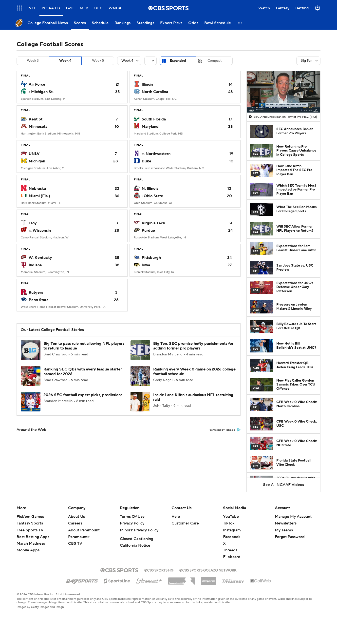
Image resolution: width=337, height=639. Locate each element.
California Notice (135, 545)
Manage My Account (293, 516)
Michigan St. (42, 92)
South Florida (154, 119)
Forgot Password (290, 536)
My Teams (284, 530)
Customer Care (185, 523)
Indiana (35, 265)
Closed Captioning (136, 538)
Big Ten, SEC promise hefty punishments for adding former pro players (193, 346)
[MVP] (208, 579)
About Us (76, 516)
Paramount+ (79, 536)
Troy (33, 223)
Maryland (150, 127)
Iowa (146, 265)
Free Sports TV (30, 530)
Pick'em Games (30, 516)
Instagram (232, 530)
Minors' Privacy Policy (139, 530)
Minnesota (38, 127)
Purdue (148, 230)
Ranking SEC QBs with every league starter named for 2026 (82, 371)
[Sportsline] (117, 580)
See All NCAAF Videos (283, 484)
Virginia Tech (153, 223)
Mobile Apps (28, 550)
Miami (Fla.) (39, 196)
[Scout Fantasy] (233, 580)
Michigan (37, 161)
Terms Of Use (132, 516)
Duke (146, 161)
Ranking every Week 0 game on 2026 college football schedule (194, 371)
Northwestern (158, 154)
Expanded (178, 60)
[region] (283, 92)
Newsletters (286, 523)
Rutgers (36, 292)
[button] (19, 8)
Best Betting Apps (33, 536)
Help (175, 516)
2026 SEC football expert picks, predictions (82, 394)
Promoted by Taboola (221, 430)
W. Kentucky (40, 258)
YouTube (231, 516)
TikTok (228, 523)
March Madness (31, 543)
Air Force (37, 84)
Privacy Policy (132, 523)
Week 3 (33, 60)
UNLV (34, 154)
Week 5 (98, 60)
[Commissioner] (181, 579)
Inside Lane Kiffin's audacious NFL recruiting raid (193, 397)
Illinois (147, 84)
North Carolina (155, 92)
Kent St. (36, 119)
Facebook (231, 536)
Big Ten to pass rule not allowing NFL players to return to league (83, 346)
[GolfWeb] (260, 581)
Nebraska (37, 189)
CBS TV (75, 543)
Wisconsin (42, 230)
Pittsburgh (151, 258)
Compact (214, 60)
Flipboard (232, 556)
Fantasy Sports (30, 523)
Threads (230, 550)
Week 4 (65, 60)
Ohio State (153, 196)
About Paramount (84, 530)
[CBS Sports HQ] (158, 569)
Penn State (39, 300)
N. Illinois (150, 189)
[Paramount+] (149, 579)
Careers (75, 523)
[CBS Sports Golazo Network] (208, 569)
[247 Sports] (82, 580)
